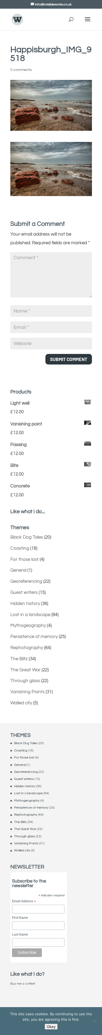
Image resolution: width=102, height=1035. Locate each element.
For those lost (24, 559)
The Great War (25, 670)
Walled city (21, 703)
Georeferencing (26, 581)
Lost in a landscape (30, 614)
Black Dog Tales (26, 537)
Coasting (19, 548)
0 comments (21, 70)
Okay (51, 1026)
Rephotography (26, 647)
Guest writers (24, 592)
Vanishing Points (27, 691)
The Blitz (19, 658)
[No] (95, 1021)
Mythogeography (28, 625)
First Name (20, 918)
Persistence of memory (34, 636)
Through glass (25, 680)
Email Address (24, 901)
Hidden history (25, 603)
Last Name (20, 934)
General (18, 570)
